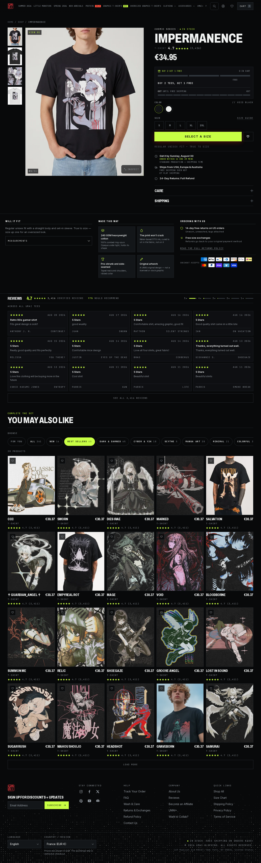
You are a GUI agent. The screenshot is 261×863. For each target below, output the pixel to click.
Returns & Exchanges (137, 810)
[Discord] (98, 801)
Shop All (219, 791)
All (36, 441)
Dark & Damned (113, 441)
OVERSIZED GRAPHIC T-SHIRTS (145, 6)
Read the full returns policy (202, 248)
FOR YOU (16, 441)
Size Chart (220, 797)
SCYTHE (171, 441)
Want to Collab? (178, 816)
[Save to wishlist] (13, 461)
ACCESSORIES (184, 6)
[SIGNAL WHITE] (169, 109)
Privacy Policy (222, 810)
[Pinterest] (81, 801)
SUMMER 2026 (24, 6)
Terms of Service (224, 816)
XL (191, 125)
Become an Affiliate (181, 804)
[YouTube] (89, 801)
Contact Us (130, 823)
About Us (174, 791)
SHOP (21, 22)
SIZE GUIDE (245, 118)
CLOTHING (168, 6)
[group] (84, 102)
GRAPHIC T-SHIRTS (115, 6)
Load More (130, 764)
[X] (98, 791)
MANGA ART (195, 441)
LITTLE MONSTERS (42, 6)
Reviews (174, 797)
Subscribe (54, 805)
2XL (202, 125)
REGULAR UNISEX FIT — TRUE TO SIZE (182, 146)
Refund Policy (132, 816)
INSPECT (133, 169)
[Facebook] (89, 791)
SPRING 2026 (60, 6)
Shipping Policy (223, 804)
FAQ (126, 797)
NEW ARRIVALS (76, 6)
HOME (10, 22)
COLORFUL (246, 441)
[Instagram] (81, 791)
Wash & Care (132, 804)
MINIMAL (221, 441)
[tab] (15, 37)
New (54, 441)
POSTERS (93, 6)
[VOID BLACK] (159, 109)
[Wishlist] (232, 6)
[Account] (223, 6)
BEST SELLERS (79, 441)
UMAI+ (200, 6)
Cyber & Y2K (145, 441)
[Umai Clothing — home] (10, 6)
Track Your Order (135, 791)
